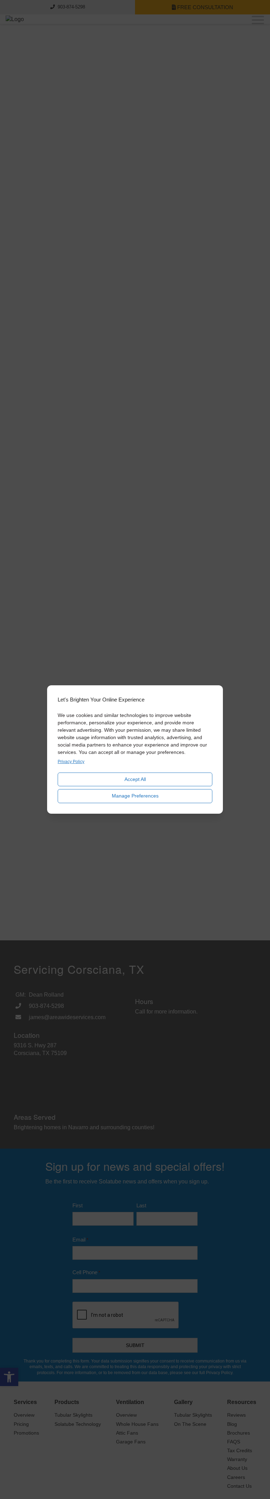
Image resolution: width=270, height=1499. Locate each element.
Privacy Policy (71, 761)
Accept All (135, 779)
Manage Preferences (135, 796)
